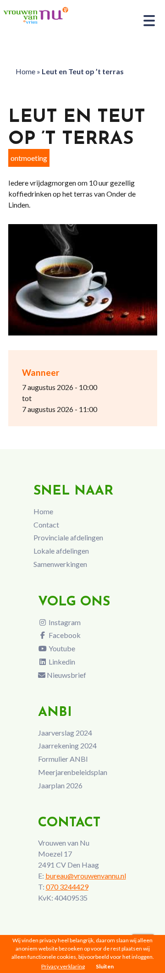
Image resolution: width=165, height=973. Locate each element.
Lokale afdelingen (61, 550)
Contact (46, 524)
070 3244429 (67, 886)
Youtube (61, 648)
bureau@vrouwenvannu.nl (85, 875)
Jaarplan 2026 (60, 785)
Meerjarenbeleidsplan (72, 772)
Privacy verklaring (63, 966)
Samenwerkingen (60, 564)
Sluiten (105, 966)
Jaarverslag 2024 (65, 732)
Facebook (64, 635)
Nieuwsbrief (65, 675)
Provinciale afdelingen (68, 537)
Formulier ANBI (63, 758)
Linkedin (61, 661)
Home (25, 71)
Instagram (64, 622)
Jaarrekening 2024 (67, 745)
